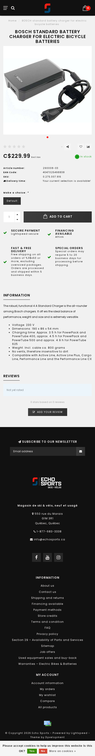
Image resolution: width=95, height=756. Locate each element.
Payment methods (47, 610)
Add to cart (60, 217)
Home (12, 20)
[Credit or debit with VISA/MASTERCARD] (47, 723)
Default (12, 201)
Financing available (47, 604)
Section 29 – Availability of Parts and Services (47, 640)
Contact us (47, 592)
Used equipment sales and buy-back (48, 658)
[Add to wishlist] (81, 146)
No (43, 751)
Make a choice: (16, 192)
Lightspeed (79, 733)
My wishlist (47, 695)
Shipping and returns (47, 598)
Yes (32, 751)
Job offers (47, 652)
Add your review (49, 412)
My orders (47, 689)
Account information (47, 683)
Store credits (47, 616)
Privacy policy (47, 634)
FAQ (47, 628)
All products (47, 707)
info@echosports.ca (49, 539)
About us (47, 586)
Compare (47, 701)
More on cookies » (62, 751)
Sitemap (47, 646)
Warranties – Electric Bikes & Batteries (47, 664)
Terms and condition (47, 622)
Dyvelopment (55, 737)
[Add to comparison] (88, 146)
